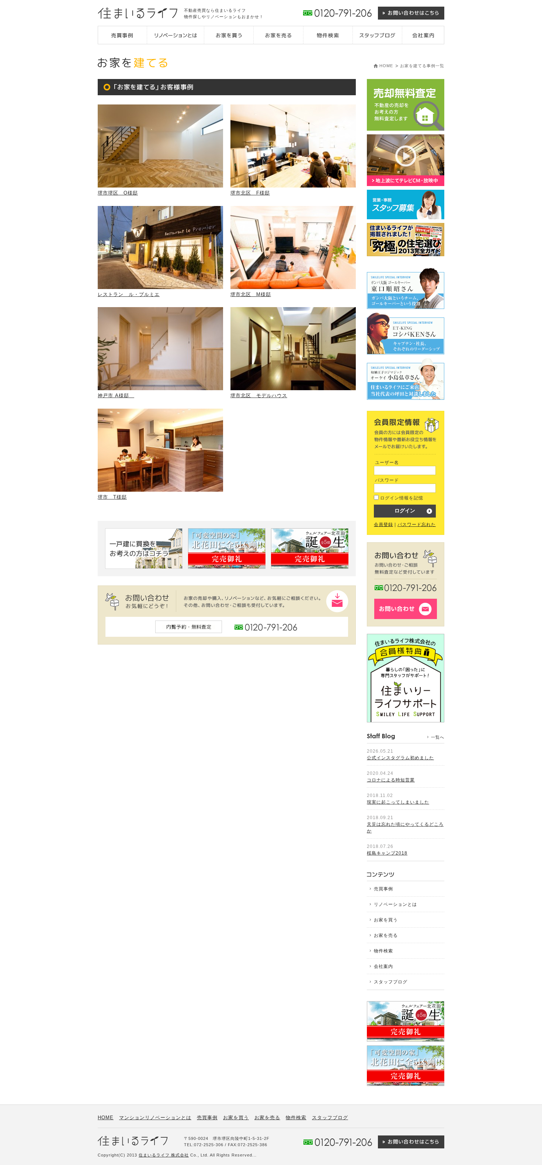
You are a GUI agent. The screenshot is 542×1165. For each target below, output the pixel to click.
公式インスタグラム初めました (400, 757)
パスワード (387, 480)
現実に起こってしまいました (398, 802)
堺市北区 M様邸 (250, 294)
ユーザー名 (387, 462)
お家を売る (386, 935)
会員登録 (383, 524)
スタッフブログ (390, 981)
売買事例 (383, 888)
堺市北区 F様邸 (250, 193)
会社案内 (383, 966)
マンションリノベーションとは (155, 1117)
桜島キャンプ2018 (387, 853)
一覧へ (437, 737)
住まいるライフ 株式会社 (164, 1155)
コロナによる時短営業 (391, 780)
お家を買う (386, 919)
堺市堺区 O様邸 (118, 193)
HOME (386, 65)
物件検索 (383, 950)
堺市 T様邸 (112, 497)
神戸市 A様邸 (116, 395)
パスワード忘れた (416, 524)
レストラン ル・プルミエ (129, 294)
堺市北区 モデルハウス (258, 395)
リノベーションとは (395, 904)
